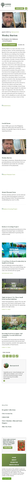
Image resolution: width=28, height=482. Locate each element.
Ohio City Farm (6, 427)
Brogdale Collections (9, 410)
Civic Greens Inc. (7, 413)
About (14, 460)
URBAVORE (5, 417)
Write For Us (14, 464)
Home (14, 457)
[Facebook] (4, 356)
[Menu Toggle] (26, 8)
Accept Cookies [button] (6, 478)
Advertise (14, 462)
